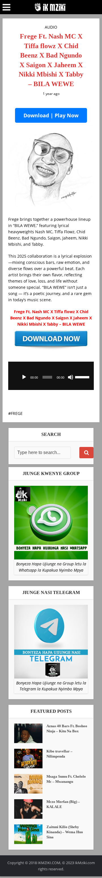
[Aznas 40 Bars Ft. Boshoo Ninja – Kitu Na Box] (30, 733)
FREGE (17, 413)
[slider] (83, 377)
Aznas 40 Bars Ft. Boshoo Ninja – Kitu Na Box (66, 728)
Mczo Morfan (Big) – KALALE (63, 804)
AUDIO (51, 27)
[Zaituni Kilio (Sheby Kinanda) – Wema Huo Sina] (30, 834)
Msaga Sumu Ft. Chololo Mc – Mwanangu (66, 779)
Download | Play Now (51, 115)
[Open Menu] (6, 7)
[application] (51, 376)
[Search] (86, 452)
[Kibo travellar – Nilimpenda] (30, 758)
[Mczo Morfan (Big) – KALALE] (30, 809)
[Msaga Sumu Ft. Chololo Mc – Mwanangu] (30, 784)
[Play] (24, 377)
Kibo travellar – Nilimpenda (59, 753)
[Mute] (70, 377)
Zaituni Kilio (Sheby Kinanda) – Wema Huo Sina (64, 832)
